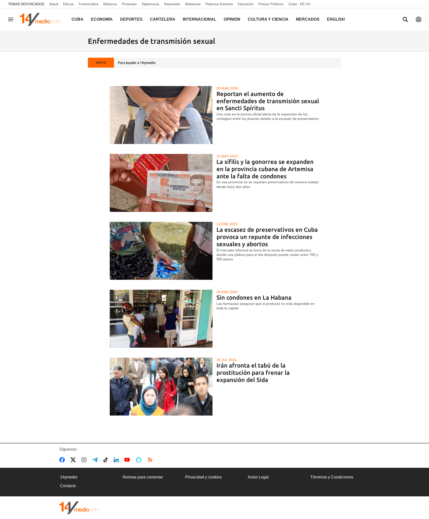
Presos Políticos (271, 4)
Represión (172, 4)
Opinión (232, 19)
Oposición (245, 4)
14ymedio (68, 477)
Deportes (131, 19)
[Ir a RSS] (151, 460)
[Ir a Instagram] (84, 460)
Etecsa (68, 4)
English (336, 19)
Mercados (308, 19)
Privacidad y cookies (203, 477)
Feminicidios (88, 4)
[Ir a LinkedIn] (117, 460)
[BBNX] (79, 507)
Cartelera (162, 19)
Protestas (129, 4)
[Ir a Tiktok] (106, 460)
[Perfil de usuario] (419, 19)
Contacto (68, 486)
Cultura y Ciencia (268, 19)
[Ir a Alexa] (139, 460)
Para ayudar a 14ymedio (136, 63)
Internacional (199, 19)
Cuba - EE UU (299, 4)
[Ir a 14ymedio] (42, 19)
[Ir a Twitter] (74, 460)
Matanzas (193, 4)
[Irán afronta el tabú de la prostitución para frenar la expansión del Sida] (161, 387)
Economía (102, 19)
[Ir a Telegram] (96, 460)
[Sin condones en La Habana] (161, 319)
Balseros (110, 4)
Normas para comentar (143, 477)
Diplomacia (150, 4)
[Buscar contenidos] (405, 19)
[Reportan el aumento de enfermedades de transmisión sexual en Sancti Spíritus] (161, 115)
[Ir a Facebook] (63, 460)
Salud (53, 4)
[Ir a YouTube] (128, 460)
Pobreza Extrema (219, 4)
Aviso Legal (258, 477)
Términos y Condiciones (331, 477)
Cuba (77, 19)
